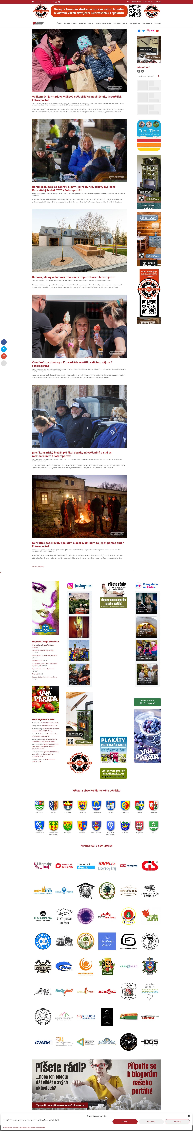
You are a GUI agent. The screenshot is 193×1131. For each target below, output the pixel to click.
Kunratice (103, 194)
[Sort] (142, 71)
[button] (189, 1116)
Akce (128, 2)
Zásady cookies (7, 1127)
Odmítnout (151, 1121)
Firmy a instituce (103, 24)
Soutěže (40, 105)
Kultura (100, 103)
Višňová (67, 105)
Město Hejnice (83, 280)
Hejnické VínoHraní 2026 (50, 723)
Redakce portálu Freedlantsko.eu (46, 194)
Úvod (59, 24)
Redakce (146, 24)
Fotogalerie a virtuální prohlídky (43, 650)
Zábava (73, 105)
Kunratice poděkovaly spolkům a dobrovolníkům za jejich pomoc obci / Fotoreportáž (78, 544)
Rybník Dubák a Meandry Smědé (43, 669)
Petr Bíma (39, 103)
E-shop (158, 24)
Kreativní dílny (93, 103)
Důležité (96, 369)
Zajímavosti (35, 551)
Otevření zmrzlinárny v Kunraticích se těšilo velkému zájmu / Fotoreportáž (72, 364)
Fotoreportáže (84, 103)
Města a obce (85, 24)
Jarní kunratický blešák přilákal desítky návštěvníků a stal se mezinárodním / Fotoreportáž (71, 454)
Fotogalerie (135, 24)
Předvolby (177, 1121)
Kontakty (158, 2)
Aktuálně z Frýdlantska (59, 103)
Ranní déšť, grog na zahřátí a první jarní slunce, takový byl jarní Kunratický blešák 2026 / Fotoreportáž (73, 188)
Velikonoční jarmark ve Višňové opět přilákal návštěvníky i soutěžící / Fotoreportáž (77, 98)
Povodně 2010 (37, 661)
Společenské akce (48, 105)
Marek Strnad (40, 280)
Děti (68, 103)
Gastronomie (74, 280)
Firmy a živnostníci (104, 369)
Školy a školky (92, 280)
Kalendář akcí (70, 24)
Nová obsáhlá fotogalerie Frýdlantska (44, 655)
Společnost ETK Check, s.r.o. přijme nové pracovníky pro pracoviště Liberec (45, 746)
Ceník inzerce (148, 2)
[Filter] (138, 71)
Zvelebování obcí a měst (82, 105)
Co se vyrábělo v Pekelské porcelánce (44, 677)
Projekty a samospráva (110, 103)
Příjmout (125, 1121)
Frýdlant (35, 674)
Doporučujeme (74, 103)
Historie (107, 550)
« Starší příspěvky (38, 567)
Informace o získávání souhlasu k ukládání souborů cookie (29, 1127)
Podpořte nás (137, 2)
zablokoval (147, 702)
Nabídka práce (120, 24)
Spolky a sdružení (59, 105)
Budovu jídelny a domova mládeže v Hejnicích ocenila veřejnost (73, 277)
